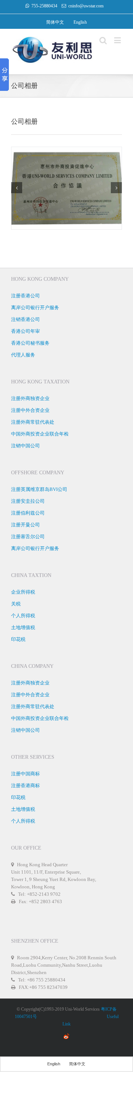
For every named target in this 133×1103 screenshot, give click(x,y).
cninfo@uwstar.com (85, 5)
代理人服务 (23, 355)
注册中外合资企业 (30, 410)
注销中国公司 (25, 445)
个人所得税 (23, 615)
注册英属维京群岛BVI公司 (39, 489)
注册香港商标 (25, 785)
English (80, 22)
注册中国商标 (25, 773)
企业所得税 (23, 592)
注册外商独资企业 (30, 398)
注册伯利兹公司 (28, 513)
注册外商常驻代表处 (32, 422)
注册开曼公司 (25, 524)
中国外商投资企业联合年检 (40, 434)
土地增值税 (23, 627)
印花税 (18, 639)
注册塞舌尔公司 (28, 536)
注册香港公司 (25, 295)
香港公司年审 (25, 331)
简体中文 (55, 22)
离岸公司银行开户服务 (35, 307)
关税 (16, 604)
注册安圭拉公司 (28, 501)
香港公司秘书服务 (30, 343)
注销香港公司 (25, 319)
